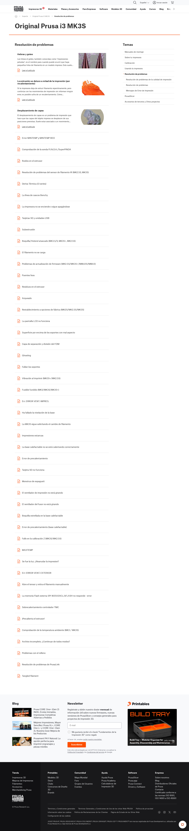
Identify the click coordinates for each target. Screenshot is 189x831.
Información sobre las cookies (59, 812)
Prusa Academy (108, 780)
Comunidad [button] (131, 9)
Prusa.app (132, 780)
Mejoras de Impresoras (22, 780)
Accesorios (17, 786)
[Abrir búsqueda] (134, 2)
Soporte (25, 16)
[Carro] (172, 2)
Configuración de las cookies (59, 816)
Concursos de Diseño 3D (57, 788)
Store (50, 780)
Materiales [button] (53, 9)
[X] (170, 812)
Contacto (159, 789)
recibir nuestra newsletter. (92, 739)
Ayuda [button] (143, 9)
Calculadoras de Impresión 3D (108, 785)
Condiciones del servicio (95, 752)
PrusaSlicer (133, 777)
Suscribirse (76, 745)
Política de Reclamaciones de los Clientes (91, 812)
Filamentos (17, 783)
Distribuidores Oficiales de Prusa (166, 785)
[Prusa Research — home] (18, 9)
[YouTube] (175, 812)
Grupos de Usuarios (84, 783)
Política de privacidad (144, 808)
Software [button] (104, 9)
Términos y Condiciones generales (61, 808)
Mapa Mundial (81, 777)
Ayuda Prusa (107, 777)
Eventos (78, 786)
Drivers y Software (136, 786)
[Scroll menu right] (174, 9)
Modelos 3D (53, 777)
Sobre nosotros (162, 777)
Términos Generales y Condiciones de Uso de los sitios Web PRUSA (105, 808)
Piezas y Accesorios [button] (70, 9)
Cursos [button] (152, 9)
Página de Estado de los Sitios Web (125, 812)
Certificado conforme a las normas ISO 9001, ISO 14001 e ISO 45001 (165, 795)
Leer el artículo (28, 70)
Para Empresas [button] (89, 9)
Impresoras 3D (19, 777)
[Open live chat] (182, 824)
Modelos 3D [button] (116, 9)
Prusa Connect (135, 783)
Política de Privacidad (75, 752)
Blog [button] (161, 9)
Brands (51, 792)
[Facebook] (159, 812)
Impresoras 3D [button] (36, 8)
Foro (77, 780)
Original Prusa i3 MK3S (41, 16)
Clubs (50, 783)
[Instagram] (164, 812)
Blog (157, 780)
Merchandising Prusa (21, 790)
